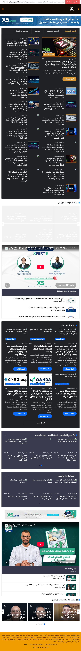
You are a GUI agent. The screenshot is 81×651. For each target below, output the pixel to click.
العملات (37, 31)
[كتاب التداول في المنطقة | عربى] (15, 485)
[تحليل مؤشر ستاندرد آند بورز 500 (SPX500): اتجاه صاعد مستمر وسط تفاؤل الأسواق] (71, 104)
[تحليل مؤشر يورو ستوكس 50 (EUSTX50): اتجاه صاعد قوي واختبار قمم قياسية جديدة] (33, 41)
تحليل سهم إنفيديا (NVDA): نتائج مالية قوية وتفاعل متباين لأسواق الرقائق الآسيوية (60, 64)
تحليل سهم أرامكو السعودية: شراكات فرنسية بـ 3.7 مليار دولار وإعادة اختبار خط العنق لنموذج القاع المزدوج (34, 2)
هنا (54, 641)
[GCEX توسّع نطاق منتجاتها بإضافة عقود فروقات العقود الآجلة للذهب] (67, 214)
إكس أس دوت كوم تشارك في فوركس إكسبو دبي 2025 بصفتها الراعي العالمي (15, 237)
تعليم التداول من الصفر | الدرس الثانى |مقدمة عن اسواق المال (17, 458)
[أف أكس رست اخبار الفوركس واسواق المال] (71, 9)
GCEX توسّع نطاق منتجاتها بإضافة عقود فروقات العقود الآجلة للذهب (67, 218)
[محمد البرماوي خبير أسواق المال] (14, 612)
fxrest (25, 644)
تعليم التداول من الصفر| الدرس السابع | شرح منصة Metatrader (67, 458)
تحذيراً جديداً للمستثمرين (16, 221)
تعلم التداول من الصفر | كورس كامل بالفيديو (54, 435)
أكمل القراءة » (69, 79)
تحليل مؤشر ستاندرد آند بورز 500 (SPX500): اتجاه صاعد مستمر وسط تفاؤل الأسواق (54, 106)
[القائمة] (2, 9)
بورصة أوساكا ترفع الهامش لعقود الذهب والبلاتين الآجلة (66, 394)
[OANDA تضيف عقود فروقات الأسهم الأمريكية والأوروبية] (41, 214)
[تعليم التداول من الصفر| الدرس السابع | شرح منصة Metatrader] (65, 444)
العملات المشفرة (22, 31)
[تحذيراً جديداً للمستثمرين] (15, 214)
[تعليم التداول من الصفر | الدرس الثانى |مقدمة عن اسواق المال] (15, 444)
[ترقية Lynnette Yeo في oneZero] (67, 233)
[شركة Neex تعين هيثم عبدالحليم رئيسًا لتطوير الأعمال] (41, 233)
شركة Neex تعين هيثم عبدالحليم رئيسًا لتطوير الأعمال (43, 237)
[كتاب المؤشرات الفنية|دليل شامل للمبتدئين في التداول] (65, 485)
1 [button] (41, 465)
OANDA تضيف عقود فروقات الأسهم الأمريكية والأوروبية (43, 218)
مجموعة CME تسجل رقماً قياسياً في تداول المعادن (17, 394)
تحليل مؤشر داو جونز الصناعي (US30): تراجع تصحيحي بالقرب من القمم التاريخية (16, 81)
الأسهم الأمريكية (70, 31)
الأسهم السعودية (52, 31)
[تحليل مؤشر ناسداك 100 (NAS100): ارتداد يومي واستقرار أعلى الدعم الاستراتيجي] (33, 91)
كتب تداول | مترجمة (66, 476)
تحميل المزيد (41, 423)
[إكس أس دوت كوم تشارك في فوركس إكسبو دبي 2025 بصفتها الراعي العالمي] (15, 233)
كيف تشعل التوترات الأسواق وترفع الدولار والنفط (42, 349)
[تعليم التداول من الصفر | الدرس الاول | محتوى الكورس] (40, 444)
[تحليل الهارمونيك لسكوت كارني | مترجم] (40, 485)
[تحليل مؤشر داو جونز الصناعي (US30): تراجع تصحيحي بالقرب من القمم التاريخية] (33, 79)
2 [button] (39, 465)
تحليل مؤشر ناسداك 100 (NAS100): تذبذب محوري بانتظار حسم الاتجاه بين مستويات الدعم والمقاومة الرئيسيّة (17, 176)
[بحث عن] (79, 9)
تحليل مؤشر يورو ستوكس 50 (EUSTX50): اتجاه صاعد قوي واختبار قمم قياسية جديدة (16, 43)
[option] (40, 224)
